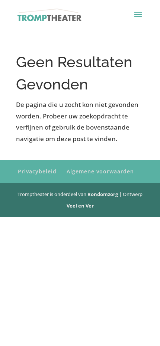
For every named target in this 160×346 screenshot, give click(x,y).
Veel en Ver (80, 205)
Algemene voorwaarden (100, 171)
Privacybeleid (37, 171)
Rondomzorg (103, 194)
